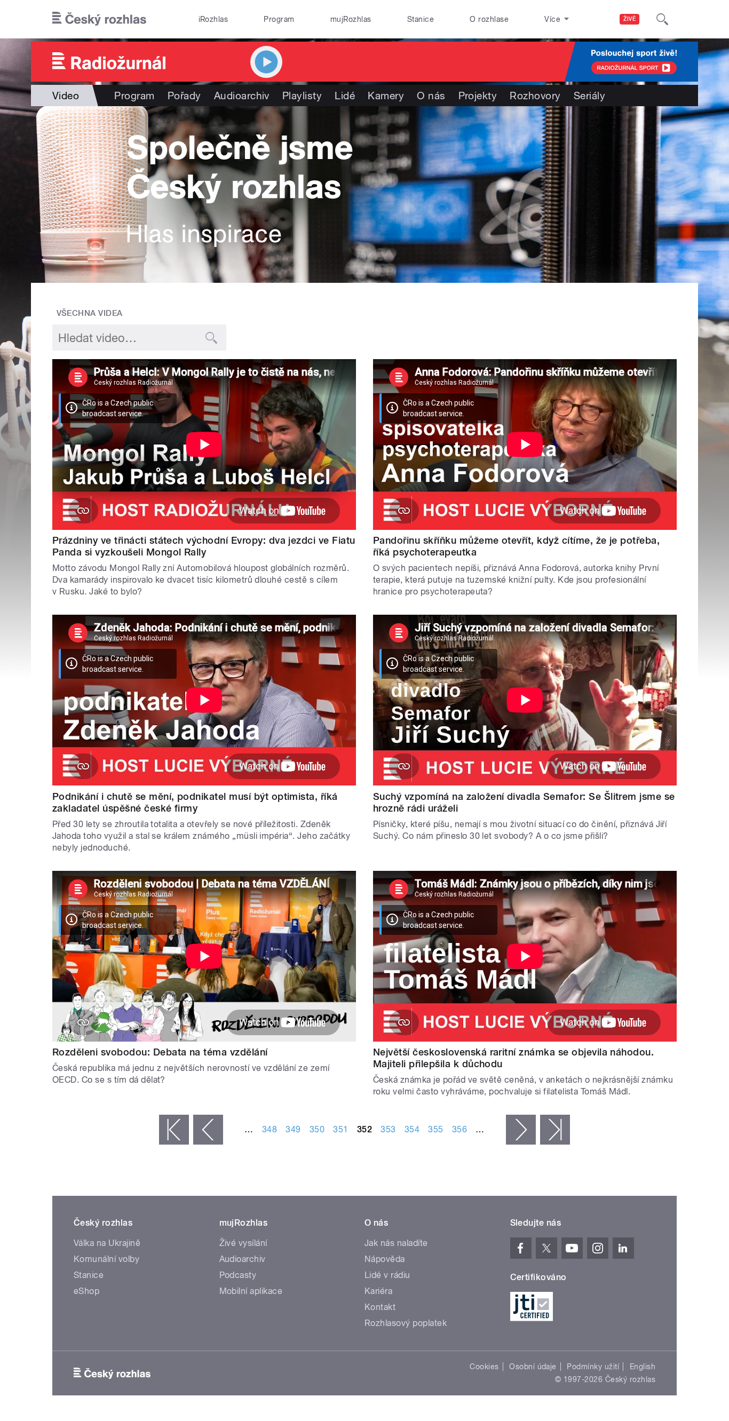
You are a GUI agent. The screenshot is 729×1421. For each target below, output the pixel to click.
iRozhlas (213, 19)
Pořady (184, 95)
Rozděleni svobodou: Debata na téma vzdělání (160, 1052)
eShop (86, 1291)
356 (459, 1129)
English (642, 1366)
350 (317, 1129)
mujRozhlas (350, 19)
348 (269, 1129)
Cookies (484, 1366)
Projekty (477, 95)
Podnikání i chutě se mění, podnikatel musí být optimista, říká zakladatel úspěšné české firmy (195, 802)
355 (435, 1129)
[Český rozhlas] (99, 19)
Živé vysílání (243, 1243)
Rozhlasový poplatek (405, 1323)
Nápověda (384, 1259)
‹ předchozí (208, 1130)
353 (388, 1129)
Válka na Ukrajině (107, 1243)
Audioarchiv (242, 95)
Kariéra (378, 1291)
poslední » (555, 1130)
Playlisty (302, 95)
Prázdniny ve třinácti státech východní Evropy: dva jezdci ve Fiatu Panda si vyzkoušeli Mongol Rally (203, 546)
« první (174, 1130)
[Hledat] (662, 19)
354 (412, 1129)
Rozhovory (535, 95)
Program (279, 19)
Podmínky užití (593, 1366)
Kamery (386, 95)
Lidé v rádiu (387, 1275)
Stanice (420, 19)
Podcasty (238, 1275)
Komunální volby (106, 1259)
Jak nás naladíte (396, 1243)
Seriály (589, 95)
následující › (521, 1130)
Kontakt (379, 1307)
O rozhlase (489, 19)
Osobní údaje (533, 1366)
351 (340, 1129)
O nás (431, 95)
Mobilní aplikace (251, 1291)
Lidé (345, 95)
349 (293, 1129)
